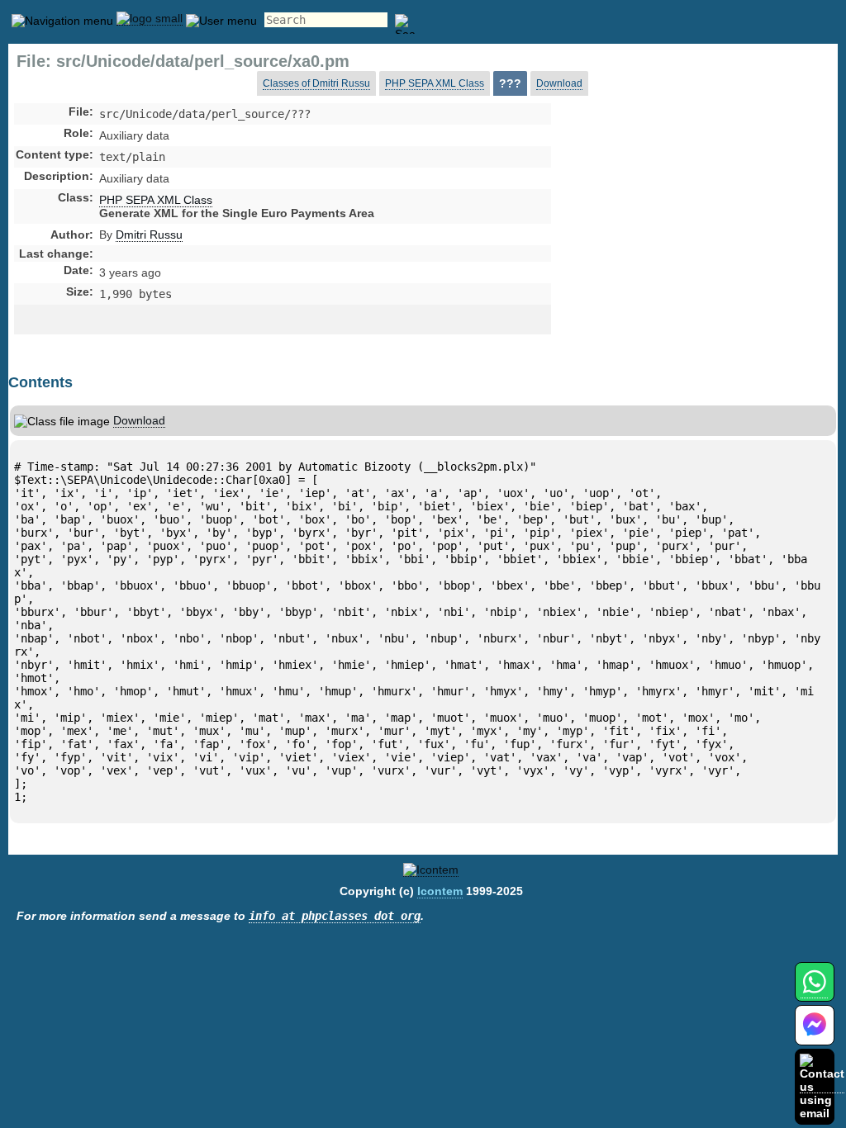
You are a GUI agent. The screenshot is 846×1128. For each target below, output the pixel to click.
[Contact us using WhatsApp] (814, 991)
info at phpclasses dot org (335, 915)
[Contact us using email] (822, 1086)
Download (559, 83)
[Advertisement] (682, 243)
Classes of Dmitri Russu (316, 83)
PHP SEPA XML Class (434, 83)
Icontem (440, 891)
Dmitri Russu (149, 234)
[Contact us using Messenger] (814, 1035)
